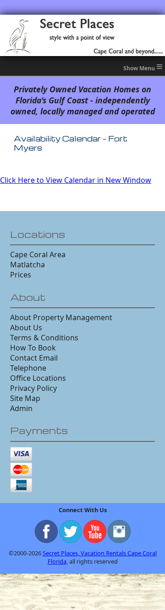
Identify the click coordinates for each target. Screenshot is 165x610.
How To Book (33, 348)
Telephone (28, 368)
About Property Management (61, 317)
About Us (26, 327)
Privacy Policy (33, 388)
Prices (20, 275)
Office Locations (38, 378)
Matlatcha (27, 265)
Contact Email (34, 358)
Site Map (25, 398)
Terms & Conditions (44, 338)
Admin (21, 408)
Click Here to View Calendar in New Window (75, 180)
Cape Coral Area (38, 254)
